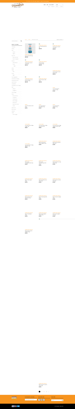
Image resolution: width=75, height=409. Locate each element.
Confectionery (15, 99)
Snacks (14, 105)
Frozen (14, 64)
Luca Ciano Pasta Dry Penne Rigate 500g (42, 106)
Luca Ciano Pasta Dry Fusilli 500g (29, 106)
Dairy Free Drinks (15, 57)
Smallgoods (14, 90)
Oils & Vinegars (14, 92)
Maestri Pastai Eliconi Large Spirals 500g (57, 162)
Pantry (29, 39)
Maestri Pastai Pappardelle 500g (43, 197)
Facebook (39, 400)
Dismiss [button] (47, 1)
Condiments (15, 97)
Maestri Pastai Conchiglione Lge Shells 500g (42, 163)
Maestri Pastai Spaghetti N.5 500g (56, 214)
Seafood (14, 88)
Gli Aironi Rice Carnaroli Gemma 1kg (56, 47)
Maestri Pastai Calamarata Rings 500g (56, 143)
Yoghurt (14, 53)
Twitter (41, 400)
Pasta (13, 71)
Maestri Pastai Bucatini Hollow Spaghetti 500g (42, 143)
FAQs (49, 6)
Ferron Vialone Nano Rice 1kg (43, 47)
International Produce (29, 54)
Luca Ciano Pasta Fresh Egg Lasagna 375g (29, 126)
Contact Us (53, 6)
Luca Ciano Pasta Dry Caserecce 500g (56, 89)
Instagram (44, 400)
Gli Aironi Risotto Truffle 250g (42, 80)
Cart (57, 4)
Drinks (13, 68)
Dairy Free (13, 55)
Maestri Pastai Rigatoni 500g (28, 214)
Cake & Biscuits (15, 62)
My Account (51, 4)
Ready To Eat (14, 107)
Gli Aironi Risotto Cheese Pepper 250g (56, 72)
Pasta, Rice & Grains (16, 104)
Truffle (13, 112)
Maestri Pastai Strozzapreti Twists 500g (43, 385)
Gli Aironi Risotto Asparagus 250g (41, 63)
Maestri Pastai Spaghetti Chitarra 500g (42, 214)
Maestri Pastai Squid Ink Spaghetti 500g (28, 231)
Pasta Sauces (15, 102)
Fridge (13, 69)
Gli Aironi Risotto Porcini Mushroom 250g (29, 80)
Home (45, 4)
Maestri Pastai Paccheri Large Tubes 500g (28, 197)
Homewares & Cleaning (15, 78)
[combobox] (56, 39)
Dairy (12, 50)
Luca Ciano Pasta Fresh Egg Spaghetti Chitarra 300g (57, 126)
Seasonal (13, 111)
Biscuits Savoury (15, 95)
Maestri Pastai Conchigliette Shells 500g (29, 162)
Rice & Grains (14, 109)
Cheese (13, 48)
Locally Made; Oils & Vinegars (16, 85)
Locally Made (27, 124)
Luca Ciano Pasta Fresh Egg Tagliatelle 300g (29, 145)
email (38, 1)
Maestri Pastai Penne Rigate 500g (57, 197)
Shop (47, 4)
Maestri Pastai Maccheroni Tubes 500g (43, 180)
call (35, 1)
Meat (12, 87)
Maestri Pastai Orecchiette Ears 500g (57, 180)
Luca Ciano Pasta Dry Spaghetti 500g (56, 106)
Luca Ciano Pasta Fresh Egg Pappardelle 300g (43, 126)
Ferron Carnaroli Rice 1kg (29, 55)
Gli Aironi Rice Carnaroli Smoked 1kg (28, 63)
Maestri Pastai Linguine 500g (28, 180)
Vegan (13, 75)
